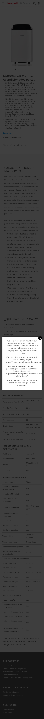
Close (40, 338)
